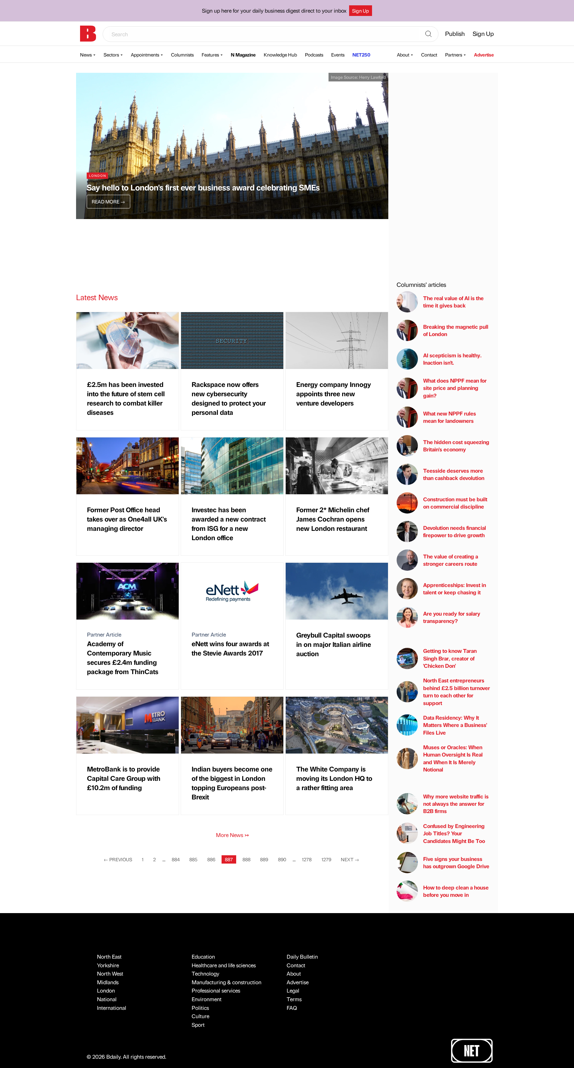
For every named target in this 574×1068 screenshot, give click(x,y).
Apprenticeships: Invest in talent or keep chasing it (454, 588)
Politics (200, 1007)
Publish (455, 33)
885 (193, 859)
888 (246, 859)
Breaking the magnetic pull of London (455, 330)
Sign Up (360, 10)
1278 (307, 859)
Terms (294, 999)
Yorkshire (108, 965)
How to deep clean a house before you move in (456, 891)
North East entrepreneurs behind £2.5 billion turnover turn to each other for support (456, 691)
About (403, 55)
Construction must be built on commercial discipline (455, 503)
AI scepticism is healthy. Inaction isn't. (452, 359)
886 (211, 859)
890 (282, 859)
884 (176, 859)
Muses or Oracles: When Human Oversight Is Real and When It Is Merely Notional (453, 758)
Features (210, 55)
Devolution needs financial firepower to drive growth (454, 531)
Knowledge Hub (280, 55)
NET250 (361, 55)
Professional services (216, 990)
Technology (205, 973)
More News (232, 834)
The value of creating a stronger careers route (450, 560)
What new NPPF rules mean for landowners (449, 417)
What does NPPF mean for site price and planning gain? (455, 388)
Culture (200, 1015)
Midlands (108, 982)
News (86, 55)
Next (350, 859)
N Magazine (243, 55)
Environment (207, 999)
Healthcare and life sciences (224, 965)
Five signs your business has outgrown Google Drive (456, 862)
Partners (453, 55)
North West (110, 973)
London (106, 990)
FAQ (292, 1007)
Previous (118, 859)
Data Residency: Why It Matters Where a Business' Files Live (455, 725)
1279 (326, 859)
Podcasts (314, 55)
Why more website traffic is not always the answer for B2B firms (456, 804)
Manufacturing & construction (226, 982)
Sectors (111, 55)
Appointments (145, 55)
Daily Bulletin (302, 956)
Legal (293, 990)
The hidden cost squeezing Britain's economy (456, 445)
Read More (108, 201)
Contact (429, 55)
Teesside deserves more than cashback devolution (453, 474)
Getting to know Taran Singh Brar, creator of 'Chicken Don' (450, 658)
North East (109, 956)
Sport (198, 1024)
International (111, 1007)
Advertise (484, 55)
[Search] (428, 34)
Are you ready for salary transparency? (451, 617)
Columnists (182, 55)
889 (264, 859)
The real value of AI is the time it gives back (453, 302)
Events (337, 55)
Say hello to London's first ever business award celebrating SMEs (203, 187)
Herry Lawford (372, 77)
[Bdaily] (88, 34)
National (107, 999)
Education (203, 956)
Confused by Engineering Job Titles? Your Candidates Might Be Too (454, 833)
